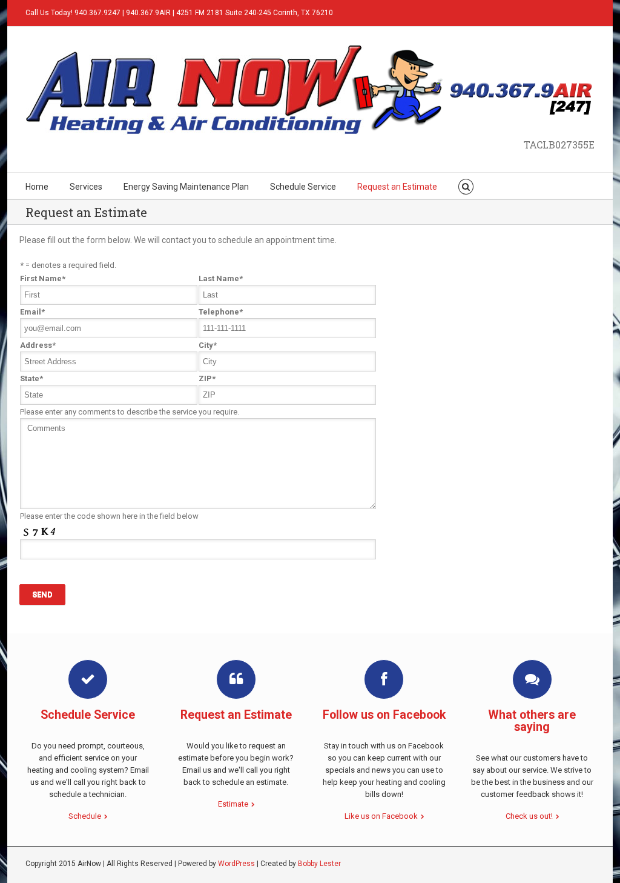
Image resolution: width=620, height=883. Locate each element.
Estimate (233, 803)
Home (36, 187)
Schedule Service (303, 187)
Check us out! (529, 816)
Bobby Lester (319, 863)
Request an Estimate (397, 187)
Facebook (578, 12)
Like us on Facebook (381, 816)
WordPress (236, 863)
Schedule (84, 816)
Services (86, 187)
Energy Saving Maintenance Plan (186, 187)
